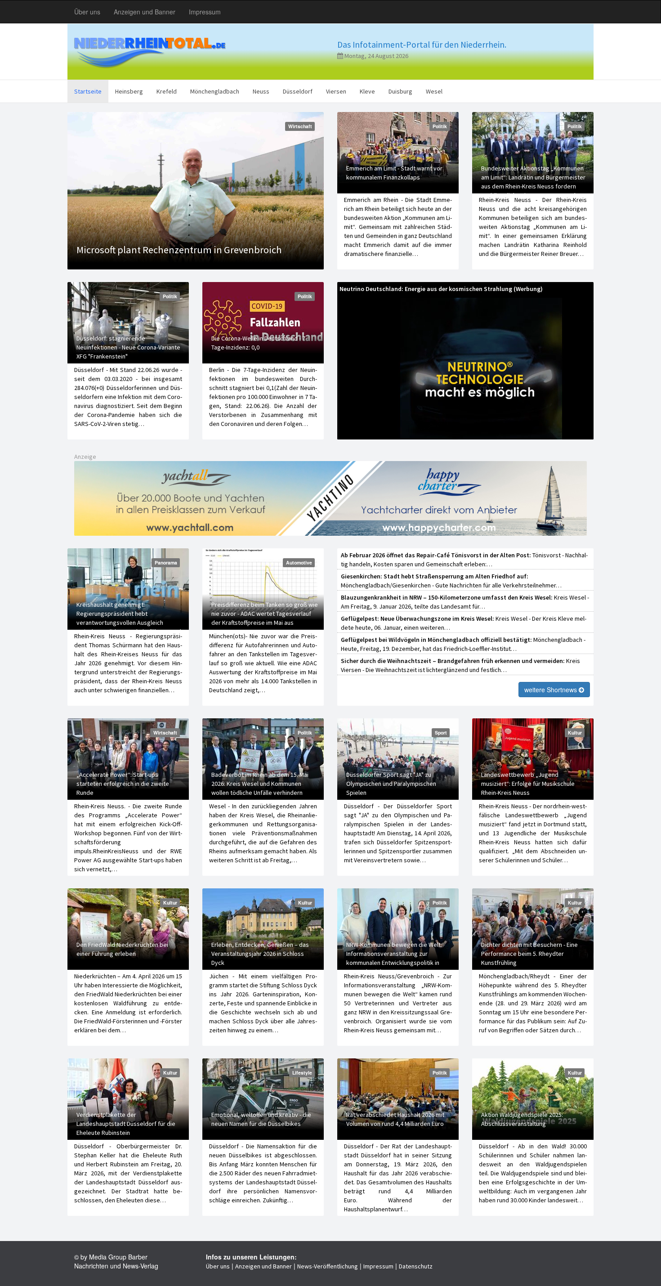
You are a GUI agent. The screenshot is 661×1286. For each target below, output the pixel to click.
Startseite (88, 91)
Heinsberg (129, 91)
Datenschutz (416, 1266)
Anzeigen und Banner (144, 11)
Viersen (336, 91)
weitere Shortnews (551, 689)
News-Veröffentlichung (327, 1266)
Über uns (87, 11)
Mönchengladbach (214, 91)
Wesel (434, 91)
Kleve (367, 91)
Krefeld (166, 91)
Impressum (205, 11)
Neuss (261, 91)
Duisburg (400, 91)
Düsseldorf (298, 91)
